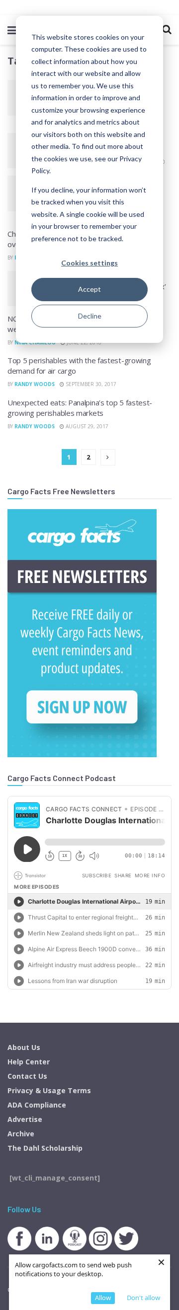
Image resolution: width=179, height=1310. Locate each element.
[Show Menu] (12, 30)
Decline (89, 316)
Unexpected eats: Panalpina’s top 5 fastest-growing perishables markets (79, 407)
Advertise (24, 1119)
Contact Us (27, 1076)
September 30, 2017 (90, 384)
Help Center (28, 1061)
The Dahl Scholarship (45, 1148)
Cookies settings (89, 263)
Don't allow (143, 1297)
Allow (103, 1297)
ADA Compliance (36, 1105)
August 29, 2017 (86, 426)
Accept (89, 289)
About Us (23, 1047)
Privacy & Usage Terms (49, 1090)
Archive (20, 1133)
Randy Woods (34, 384)
